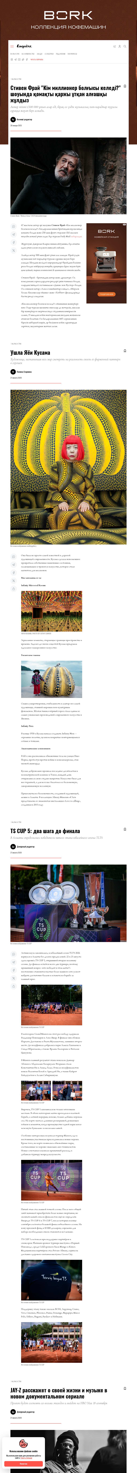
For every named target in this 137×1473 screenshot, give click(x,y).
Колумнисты (28, 54)
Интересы (72, 54)
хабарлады (76, 236)
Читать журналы (37, 59)
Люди (39, 54)
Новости (14, 54)
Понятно (23, 1463)
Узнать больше (26, 1457)
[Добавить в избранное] (125, 86)
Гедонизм (60, 54)
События (49, 54)
